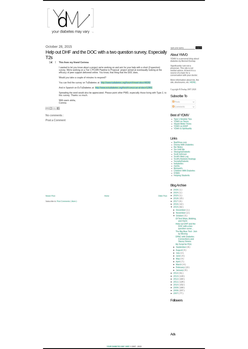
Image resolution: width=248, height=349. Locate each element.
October (180, 216)
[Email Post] (50, 62)
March (179, 264)
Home (106, 196)
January (180, 270)
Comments (179, 107)
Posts (177, 102)
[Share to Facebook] (58, 108)
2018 (176, 198)
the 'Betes (178, 147)
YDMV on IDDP (181, 126)
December (181, 210)
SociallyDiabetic (181, 161)
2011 (176, 282)
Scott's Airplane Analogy (185, 159)
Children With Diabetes (184, 171)
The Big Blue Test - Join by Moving (186, 232)
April (178, 261)
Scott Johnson (180, 154)
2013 (176, 276)
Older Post (162, 196)
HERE (193, 82)
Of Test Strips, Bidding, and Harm (186, 219)
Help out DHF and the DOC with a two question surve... (186, 226)
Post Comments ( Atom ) (67, 201)
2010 (176, 285)
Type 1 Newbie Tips (183, 119)
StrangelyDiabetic (182, 152)
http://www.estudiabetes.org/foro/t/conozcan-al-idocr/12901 (123, 87)
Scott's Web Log (181, 156)
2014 (176, 273)
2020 (176, 195)
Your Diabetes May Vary (118, 346)
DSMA (177, 173)
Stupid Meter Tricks (182, 124)
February (180, 267)
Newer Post (50, 196)
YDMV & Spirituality (183, 128)
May (178, 259)
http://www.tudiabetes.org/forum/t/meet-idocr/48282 (125, 82)
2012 (176, 279)
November (181, 213)
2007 (176, 293)
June (178, 256)
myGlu (177, 166)
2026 (176, 190)
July (178, 253)
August (179, 250)
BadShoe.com (180, 142)
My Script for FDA (183, 244)
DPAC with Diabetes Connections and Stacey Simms (185, 239)
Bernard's (178, 168)
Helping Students (182, 175)
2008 (176, 290)
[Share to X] (54, 108)
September (181, 247)
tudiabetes (178, 163)
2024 (176, 192)
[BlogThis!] (50, 108)
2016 (176, 204)
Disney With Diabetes (184, 145)
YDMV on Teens (181, 121)
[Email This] (47, 108)
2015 (176, 207)
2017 (176, 201)
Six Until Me (179, 149)
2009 (176, 287)
